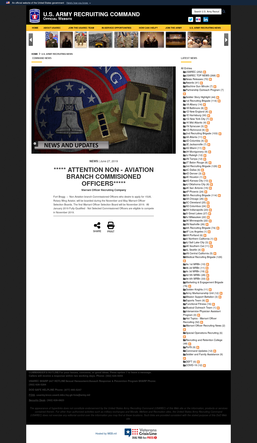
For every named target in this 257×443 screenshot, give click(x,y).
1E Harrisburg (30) (196, 115)
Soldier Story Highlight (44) (201, 97)
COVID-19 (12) (194, 365)
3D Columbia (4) (195, 140)
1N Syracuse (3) (195, 126)
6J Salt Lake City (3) (197, 242)
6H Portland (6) (194, 235)
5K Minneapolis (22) (197, 220)
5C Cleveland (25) (196, 202)
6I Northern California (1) (199, 238)
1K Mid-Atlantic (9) (196, 122)
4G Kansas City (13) (197, 180)
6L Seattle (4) (193, 249)
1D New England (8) (197, 111)
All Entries (186, 68)
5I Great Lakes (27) (197, 213)
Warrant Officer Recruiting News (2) (205, 325)
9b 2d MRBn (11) (195, 267)
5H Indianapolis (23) (197, 209)
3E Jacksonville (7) (196, 144)
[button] (79, 3)
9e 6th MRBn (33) (196, 278)
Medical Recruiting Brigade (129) (204, 257)
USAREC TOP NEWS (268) (201, 75)
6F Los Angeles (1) (196, 231)
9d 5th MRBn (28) (196, 275)
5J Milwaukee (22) (196, 217)
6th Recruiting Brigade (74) (201, 228)
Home (35, 27)
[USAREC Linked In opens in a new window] (206, 19)
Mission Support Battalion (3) (202, 296)
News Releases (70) (197, 79)
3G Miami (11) (194, 148)
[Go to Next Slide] (226, 39)
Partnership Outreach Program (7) (205, 90)
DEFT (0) (191, 361)
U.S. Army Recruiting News (205, 27)
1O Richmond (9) (195, 130)
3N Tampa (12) (194, 158)
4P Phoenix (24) (195, 191)
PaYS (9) (191, 347)
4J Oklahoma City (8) (197, 184)
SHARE (97, 230)
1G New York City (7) (197, 119)
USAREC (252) (194, 71)
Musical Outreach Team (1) (201, 307)
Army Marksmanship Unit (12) (202, 293)
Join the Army (173, 27)
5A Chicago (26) (195, 198)
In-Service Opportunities (116, 27)
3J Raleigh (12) (194, 155)
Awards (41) (192, 82)
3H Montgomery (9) (197, 151)
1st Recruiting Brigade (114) (201, 100)
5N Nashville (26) (195, 224)
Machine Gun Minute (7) (199, 86)
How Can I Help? (148, 27)
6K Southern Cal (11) (197, 246)
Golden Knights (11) (197, 289)
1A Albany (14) (194, 104)
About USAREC (52, 27)
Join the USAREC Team (81, 27)
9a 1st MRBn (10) (195, 264)
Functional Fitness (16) (198, 304)
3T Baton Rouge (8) (197, 162)
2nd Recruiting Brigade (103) (202, 133)
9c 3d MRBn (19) (195, 271)
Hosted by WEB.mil (106, 433)
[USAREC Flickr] (198, 19)
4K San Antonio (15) (197, 188)
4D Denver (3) (194, 173)
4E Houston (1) (194, 177)
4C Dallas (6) (193, 169)
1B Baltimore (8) (195, 108)
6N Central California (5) (199, 253)
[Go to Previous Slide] (31, 39)
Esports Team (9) (195, 300)
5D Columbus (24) (196, 206)
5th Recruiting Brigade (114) (201, 195)
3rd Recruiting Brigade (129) (201, 166)
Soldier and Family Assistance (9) (204, 354)
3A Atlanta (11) (194, 137)
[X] (190, 19)
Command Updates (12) (199, 350)
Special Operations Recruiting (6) (204, 333)
